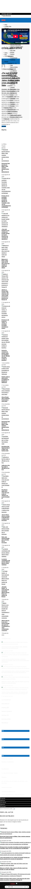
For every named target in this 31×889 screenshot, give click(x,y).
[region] (15, 6)
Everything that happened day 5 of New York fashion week (6, 448)
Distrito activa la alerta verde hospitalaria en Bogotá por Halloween (6, 379)
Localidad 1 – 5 (11, 85)
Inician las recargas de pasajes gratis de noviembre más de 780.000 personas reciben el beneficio (6, 355)
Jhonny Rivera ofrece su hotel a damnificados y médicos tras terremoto (5, 517)
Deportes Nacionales (15, 45)
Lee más (4, 126)
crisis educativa (13, 91)
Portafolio (12, 59)
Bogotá (6, 61)
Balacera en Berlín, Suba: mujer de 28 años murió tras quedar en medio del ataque (6, 263)
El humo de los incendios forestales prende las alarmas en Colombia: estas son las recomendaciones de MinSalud (6, 201)
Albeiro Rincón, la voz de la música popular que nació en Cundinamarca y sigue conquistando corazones (6, 625)
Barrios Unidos (14, 67)
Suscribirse (3, 802)
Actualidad (4, 89)
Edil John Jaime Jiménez (8, 93)
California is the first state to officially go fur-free (6, 467)
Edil (18, 91)
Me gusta (2, 798)
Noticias (6, 28)
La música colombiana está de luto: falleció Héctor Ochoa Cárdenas (6, 561)
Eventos (12, 54)
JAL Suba (9, 89)
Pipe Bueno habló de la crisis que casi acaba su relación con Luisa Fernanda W (5, 494)
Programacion (13, 58)
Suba (11, 65)
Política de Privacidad (7, 758)
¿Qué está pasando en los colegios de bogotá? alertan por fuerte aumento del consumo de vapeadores (6, 234)
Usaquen (12, 87)
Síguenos (2, 800)
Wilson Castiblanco (8, 69)
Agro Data (12, 50)
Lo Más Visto (16, 89)
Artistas (12, 52)
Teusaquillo (13, 69)
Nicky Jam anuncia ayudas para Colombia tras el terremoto (6, 539)
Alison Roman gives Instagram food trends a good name (6, 399)
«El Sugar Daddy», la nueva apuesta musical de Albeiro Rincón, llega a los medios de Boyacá (6, 591)
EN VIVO (3, 20)
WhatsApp (3, 806)
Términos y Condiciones (8, 761)
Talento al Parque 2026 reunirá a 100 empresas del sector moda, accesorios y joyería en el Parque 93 (5, 294)
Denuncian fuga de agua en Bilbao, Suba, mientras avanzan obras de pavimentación (6, 168)
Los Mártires (13, 71)
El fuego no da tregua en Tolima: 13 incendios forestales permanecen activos (5, 324)
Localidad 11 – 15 (11, 63)
